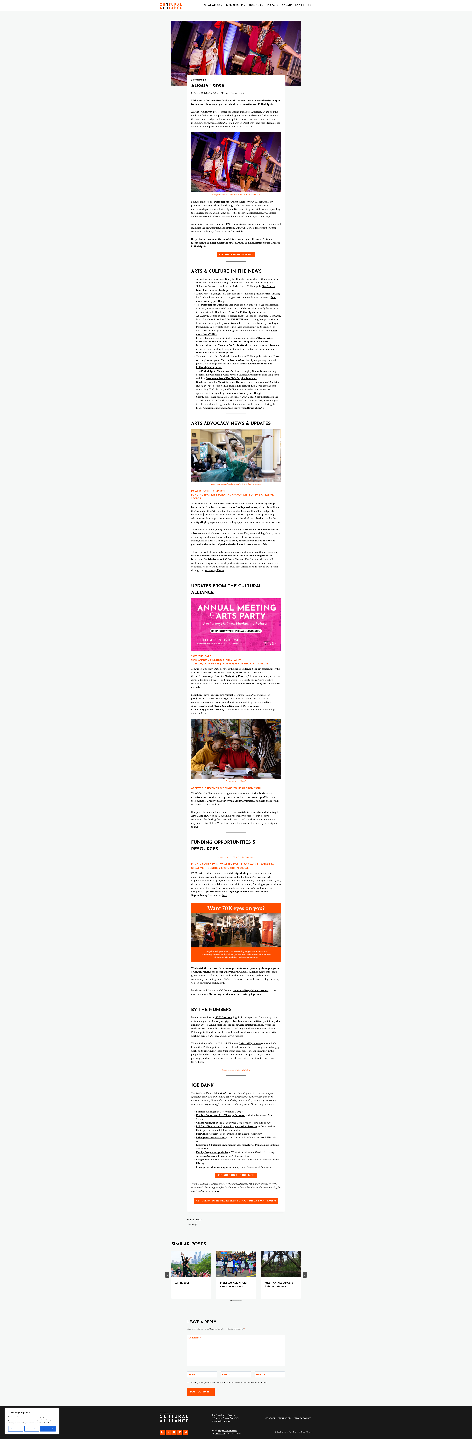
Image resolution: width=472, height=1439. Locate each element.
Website (260, 1374)
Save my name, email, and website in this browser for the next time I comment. (228, 1382)
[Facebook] (162, 1432)
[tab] (231, 1300)
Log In (300, 6)
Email (226, 1374)
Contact (270, 1418)
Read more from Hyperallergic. (244, 393)
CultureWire (198, 80)
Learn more (213, 1191)
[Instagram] (168, 1432)
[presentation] (191, 1264)
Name (192, 1374)
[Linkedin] (179, 1432)
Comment (194, 1337)
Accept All (48, 1429)
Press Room (284, 1418)
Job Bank (273, 6)
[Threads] (185, 1432)
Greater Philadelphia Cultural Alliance (211, 93)
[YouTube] (174, 1432)
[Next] (305, 1275)
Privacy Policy (302, 1418)
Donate (287, 5)
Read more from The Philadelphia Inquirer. (240, 312)
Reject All (31, 1429)
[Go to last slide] (167, 1275)
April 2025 (182, 1283)
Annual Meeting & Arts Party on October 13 (230, 122)
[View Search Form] (309, 5)
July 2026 (194, 1222)
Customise (15, 1429)
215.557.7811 (220, 1434)
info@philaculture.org (227, 1431)
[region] (32, 1421)
